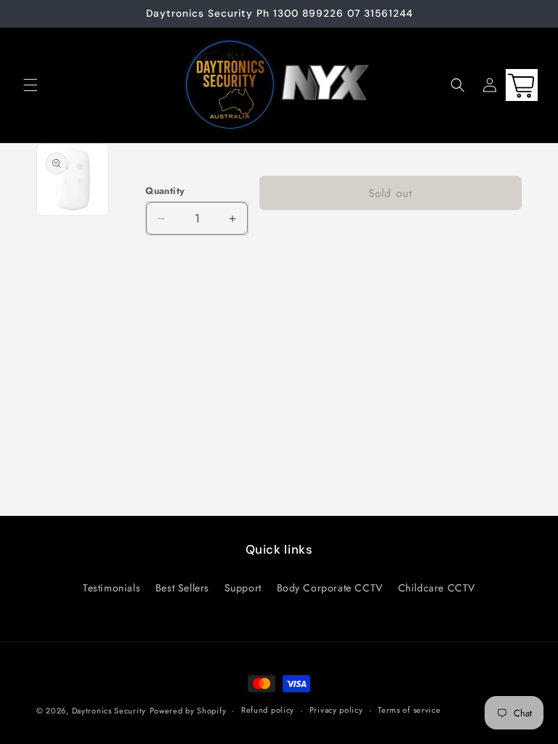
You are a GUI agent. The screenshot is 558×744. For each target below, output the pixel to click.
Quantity (165, 191)
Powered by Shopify (188, 710)
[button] (30, 85)
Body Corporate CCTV (330, 588)
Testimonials (111, 588)
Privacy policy (336, 710)
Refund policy (267, 710)
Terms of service (409, 710)
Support (243, 588)
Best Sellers (182, 588)
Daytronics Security (109, 710)
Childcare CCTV (436, 588)
